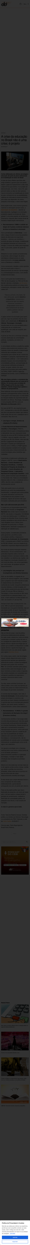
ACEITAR (15, 1237)
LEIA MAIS (12, 1233)
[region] (15, 1232)
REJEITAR (15, 1241)
